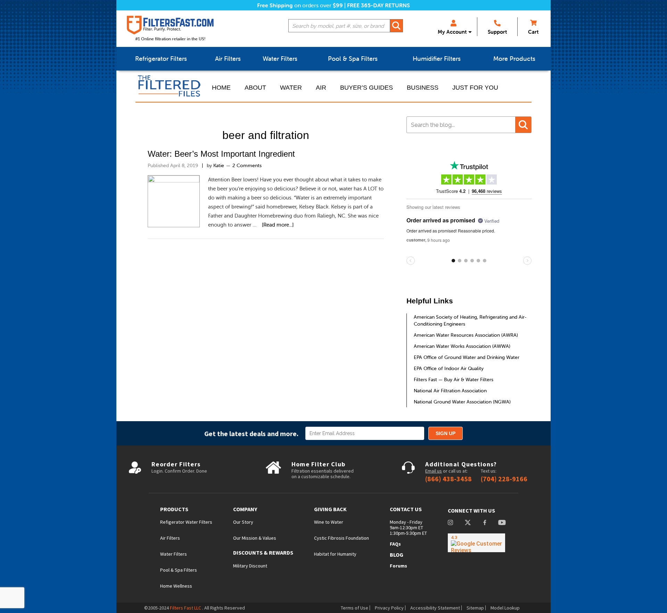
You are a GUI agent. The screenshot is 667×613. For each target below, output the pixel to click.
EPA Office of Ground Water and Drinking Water (466, 357)
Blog (396, 554)
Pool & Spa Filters (178, 570)
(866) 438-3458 (448, 478)
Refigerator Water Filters (186, 522)
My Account (452, 31)
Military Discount (250, 566)
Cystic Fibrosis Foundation (341, 538)
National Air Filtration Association (450, 390)
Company (245, 509)
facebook (484, 523)
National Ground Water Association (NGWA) (462, 402)
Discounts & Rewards (263, 552)
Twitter (468, 523)
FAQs (395, 544)
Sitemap (475, 607)
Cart (533, 31)
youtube (502, 523)
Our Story (243, 522)
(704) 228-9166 (504, 478)
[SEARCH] (396, 25)
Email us (433, 471)
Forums (398, 566)
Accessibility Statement (435, 607)
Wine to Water (328, 522)
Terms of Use (354, 607)
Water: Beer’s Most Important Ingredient (221, 153)
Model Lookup (505, 607)
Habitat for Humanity (335, 554)
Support (497, 31)
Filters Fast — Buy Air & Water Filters (453, 379)
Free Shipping (275, 5)
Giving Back (330, 509)
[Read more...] (278, 224)
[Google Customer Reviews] (476, 542)
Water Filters (173, 554)
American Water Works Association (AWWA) (462, 346)
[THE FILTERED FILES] (170, 86)
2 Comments (247, 165)
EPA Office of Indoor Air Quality (449, 368)
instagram (450, 523)
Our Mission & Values (254, 538)
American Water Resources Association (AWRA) (466, 335)
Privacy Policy (389, 607)
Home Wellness (176, 586)
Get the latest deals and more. (251, 433)
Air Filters (170, 538)
